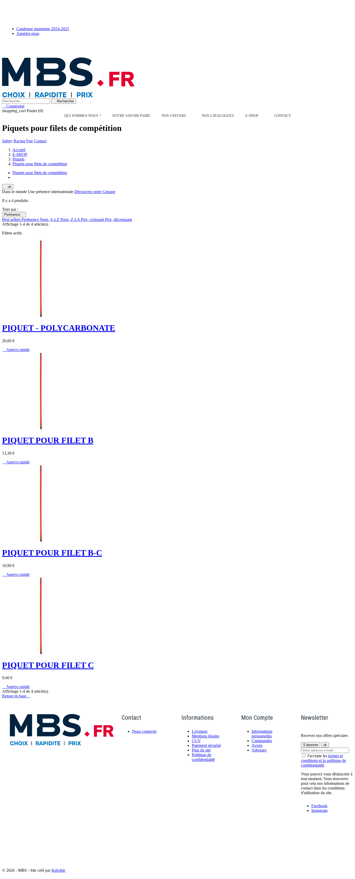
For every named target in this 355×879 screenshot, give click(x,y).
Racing (19, 141)
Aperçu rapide (16, 349)
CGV (196, 740)
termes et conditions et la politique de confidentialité (323, 760)
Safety (7, 141)
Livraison (199, 731)
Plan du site (201, 750)
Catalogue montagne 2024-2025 (42, 29)
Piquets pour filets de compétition (39, 172)
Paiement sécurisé (206, 745)
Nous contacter (144, 731)
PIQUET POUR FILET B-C (52, 552)
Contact (40, 141)
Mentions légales (205, 736)
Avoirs (257, 745)
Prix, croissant (93, 219)
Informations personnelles (262, 733)
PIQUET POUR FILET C (48, 665)
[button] (176, 116)
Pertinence (14, 214)
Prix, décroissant (118, 219)
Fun (29, 141)
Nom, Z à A (70, 219)
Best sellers (12, 219)
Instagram (319, 810)
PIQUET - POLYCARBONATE (58, 328)
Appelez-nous (27, 33)
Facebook (319, 806)
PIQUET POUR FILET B (47, 440)
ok (7, 187)
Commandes (262, 740)
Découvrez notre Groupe (94, 191)
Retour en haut (16, 696)
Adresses (259, 750)
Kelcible (58, 870)
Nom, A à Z (50, 219)
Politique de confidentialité (203, 757)
